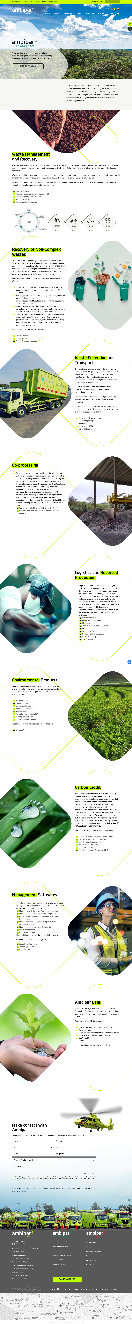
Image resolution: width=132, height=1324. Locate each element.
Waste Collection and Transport (61, 1246)
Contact (110, 14)
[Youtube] (34, 1290)
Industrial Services (91, 1260)
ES (118, 9)
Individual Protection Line (26, 709)
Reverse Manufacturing (91, 621)
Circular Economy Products (26, 341)
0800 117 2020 (20, 1244)
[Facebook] (14, 1290)
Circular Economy (22, 336)
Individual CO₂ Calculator (88, 845)
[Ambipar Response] (95, 1236)
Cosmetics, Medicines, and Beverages (96, 626)
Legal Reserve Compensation (90, 842)
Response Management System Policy (22, 1268)
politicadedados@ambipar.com (20, 1258)
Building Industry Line (24, 717)
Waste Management (27, 930)
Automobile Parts (89, 631)
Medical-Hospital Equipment (93, 634)
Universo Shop (21, 730)
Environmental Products (59, 1260)
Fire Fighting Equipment (92, 1265)
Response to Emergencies (93, 1251)
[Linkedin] (29, 1290)
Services (56, 14)
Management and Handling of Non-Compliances (38, 914)
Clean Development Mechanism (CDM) (93, 850)
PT (112, 9)
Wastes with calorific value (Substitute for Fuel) (38, 508)
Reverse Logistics (89, 618)
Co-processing (57, 1251)
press (14, 1191)
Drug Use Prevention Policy (19, 1279)
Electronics (86, 623)
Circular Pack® (21, 339)
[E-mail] (24, 1290)
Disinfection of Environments (94, 1256)
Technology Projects (27, 947)
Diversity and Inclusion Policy (20, 1275)
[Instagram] (39, 1290)
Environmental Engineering (26, 202)
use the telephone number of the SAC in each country (47, 1188)
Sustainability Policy (17, 1272)
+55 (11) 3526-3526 (17, 1248)
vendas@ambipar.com (18, 1251)
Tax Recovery (87, 639)
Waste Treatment (22, 191)
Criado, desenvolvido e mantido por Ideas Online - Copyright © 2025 (66, 1322)
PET (83, 629)
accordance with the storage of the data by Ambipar (62, 1177)
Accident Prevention (92, 1242)
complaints (23, 1191)
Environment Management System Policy (23, 1265)
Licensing (106, 8)
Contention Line (22, 703)
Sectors (78, 14)
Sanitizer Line (21, 711)
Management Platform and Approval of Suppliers (38, 911)
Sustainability (67, 14)
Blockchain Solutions (27, 933)
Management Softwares (59, 1264)
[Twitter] (19, 1290)
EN (115, 9)
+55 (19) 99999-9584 (32, 1248)
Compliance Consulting (28, 944)
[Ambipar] (23, 11)
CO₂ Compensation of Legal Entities (92, 839)
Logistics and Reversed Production (62, 1255)
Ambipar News (89, 14)
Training (88, 1247)
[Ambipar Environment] (62, 1235)
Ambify (99, 8)
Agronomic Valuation (24, 199)
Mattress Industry (89, 637)
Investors (101, 14)
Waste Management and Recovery (62, 1242)
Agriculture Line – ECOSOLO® (27, 714)
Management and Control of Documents (35, 927)
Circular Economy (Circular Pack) (28, 197)
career (92, 1188)
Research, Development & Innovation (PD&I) (33, 194)
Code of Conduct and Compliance (21, 1262)
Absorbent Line (22, 701)
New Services (24, 950)
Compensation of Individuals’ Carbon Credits (96, 837)
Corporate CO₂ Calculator (88, 847)
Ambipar (47, 14)
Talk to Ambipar (28, 66)
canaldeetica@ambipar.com (19, 1255)
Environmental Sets (23, 706)
